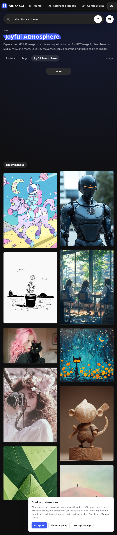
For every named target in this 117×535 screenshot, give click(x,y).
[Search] (98, 19)
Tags (24, 58)
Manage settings (82, 525)
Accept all (39, 525)
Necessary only (59, 525)
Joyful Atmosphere (45, 58)
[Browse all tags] (110, 19)
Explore (10, 58)
